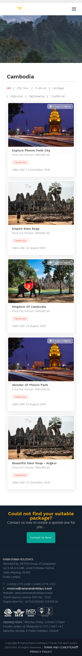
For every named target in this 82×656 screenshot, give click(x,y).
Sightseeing (36, 96)
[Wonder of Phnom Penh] (41, 374)
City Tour (23, 88)
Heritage (58, 88)
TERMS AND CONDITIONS (60, 647)
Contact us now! (41, 537)
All (9, 88)
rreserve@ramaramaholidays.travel (29, 588)
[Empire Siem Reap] (41, 217)
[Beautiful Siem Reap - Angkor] (41, 452)
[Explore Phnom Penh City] (41, 139)
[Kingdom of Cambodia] (41, 295)
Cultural (40, 88)
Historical (16, 96)
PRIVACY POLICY (41, 651)
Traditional (57, 96)
